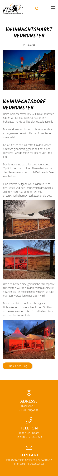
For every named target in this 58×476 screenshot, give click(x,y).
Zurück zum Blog (17, 366)
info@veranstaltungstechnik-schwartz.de (29, 460)
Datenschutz (37, 463)
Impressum (20, 463)
